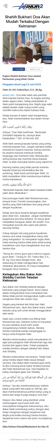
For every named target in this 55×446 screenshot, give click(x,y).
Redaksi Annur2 (35, 69)
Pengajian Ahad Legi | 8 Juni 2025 (22, 84)
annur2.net (8, 95)
